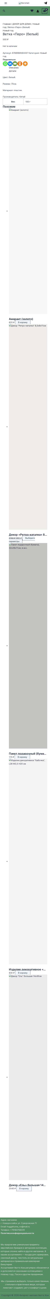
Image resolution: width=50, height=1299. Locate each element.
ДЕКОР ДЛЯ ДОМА (21, 24)
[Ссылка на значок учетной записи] (38, 11)
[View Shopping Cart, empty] (44, 11)
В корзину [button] (23, 322)
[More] (25, 63)
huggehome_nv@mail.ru (18, 1226)
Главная (7, 24)
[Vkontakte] (10, 63)
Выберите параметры (22, 539)
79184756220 (18, 1230)
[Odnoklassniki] (19, 63)
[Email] (14, 63)
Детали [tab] (12, 71)
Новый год (8, 30)
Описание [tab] (13, 67)
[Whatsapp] (5, 63)
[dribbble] (45, 3)
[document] (25, 1228)
